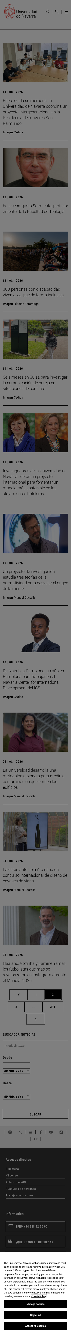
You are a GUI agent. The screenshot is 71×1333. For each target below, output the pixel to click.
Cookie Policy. (38, 1296)
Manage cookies (36, 1304)
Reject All (35, 1315)
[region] (35, 1292)
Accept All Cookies (35, 1325)
